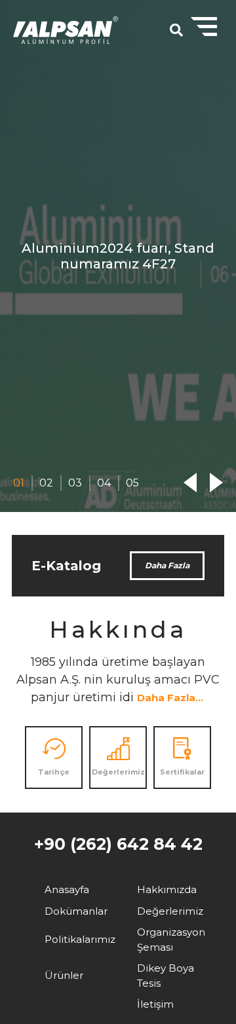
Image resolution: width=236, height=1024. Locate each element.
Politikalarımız (80, 939)
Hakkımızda (167, 889)
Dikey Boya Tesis (165, 975)
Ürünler (64, 975)
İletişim (155, 1004)
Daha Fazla (167, 565)
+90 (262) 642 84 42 (118, 844)
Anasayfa (67, 889)
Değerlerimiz (170, 911)
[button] (18, 483)
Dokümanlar (76, 911)
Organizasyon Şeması (171, 939)
